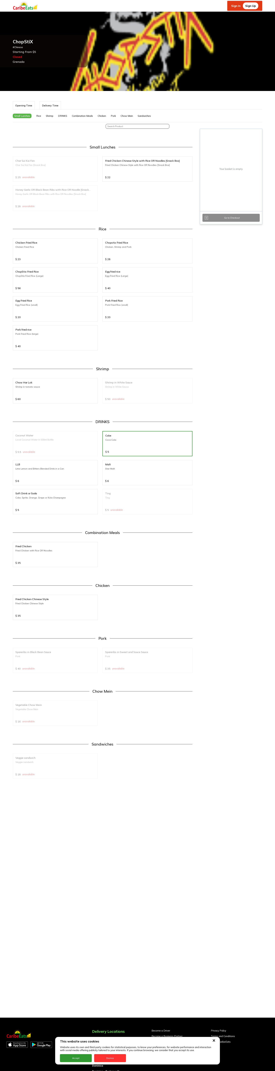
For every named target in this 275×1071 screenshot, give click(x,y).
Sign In (235, 6)
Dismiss (110, 1058)
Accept (75, 1058)
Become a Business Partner (167, 1036)
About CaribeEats (221, 1041)
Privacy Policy (218, 1030)
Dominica (97, 1065)
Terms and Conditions (223, 1036)
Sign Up (250, 6)
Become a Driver (161, 1030)
